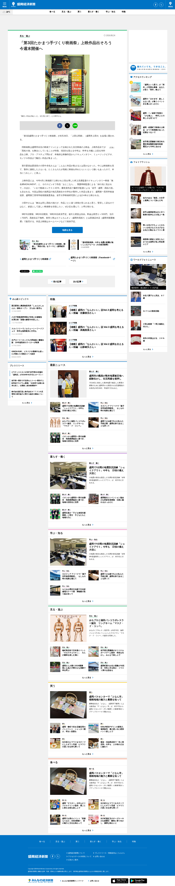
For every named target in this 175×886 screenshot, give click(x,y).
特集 (124, 11)
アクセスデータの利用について (79, 856)
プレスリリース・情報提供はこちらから (110, 853)
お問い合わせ (100, 856)
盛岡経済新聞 (23, 4)
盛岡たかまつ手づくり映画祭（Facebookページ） (91, 259)
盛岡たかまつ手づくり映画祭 (35, 259)
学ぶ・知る (110, 11)
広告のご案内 (73, 860)
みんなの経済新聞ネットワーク (40, 881)
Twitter (161, 5)
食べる (52, 11)
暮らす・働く (93, 11)
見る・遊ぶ (66, 11)
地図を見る (67, 230)
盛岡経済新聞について (76, 853)
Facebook (155, 5)
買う (79, 11)
